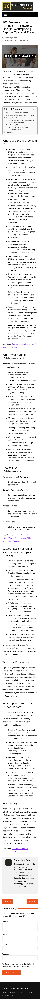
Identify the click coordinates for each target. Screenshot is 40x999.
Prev (9, 901)
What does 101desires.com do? (17, 113)
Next (31, 901)
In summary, (10, 132)
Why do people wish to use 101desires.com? (18, 128)
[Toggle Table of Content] (32, 109)
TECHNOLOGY (27, 40)
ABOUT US (28, 993)
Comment (6, 921)
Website (5, 954)
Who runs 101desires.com (18, 125)
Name (5, 934)
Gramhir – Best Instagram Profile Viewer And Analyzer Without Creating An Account (17, 538)
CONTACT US (7, 995)
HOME (5, 993)
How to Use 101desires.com (16, 118)
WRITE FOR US (16, 993)
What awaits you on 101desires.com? (19, 115)
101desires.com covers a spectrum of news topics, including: (21, 121)
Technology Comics (11, 38)
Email (5, 944)
